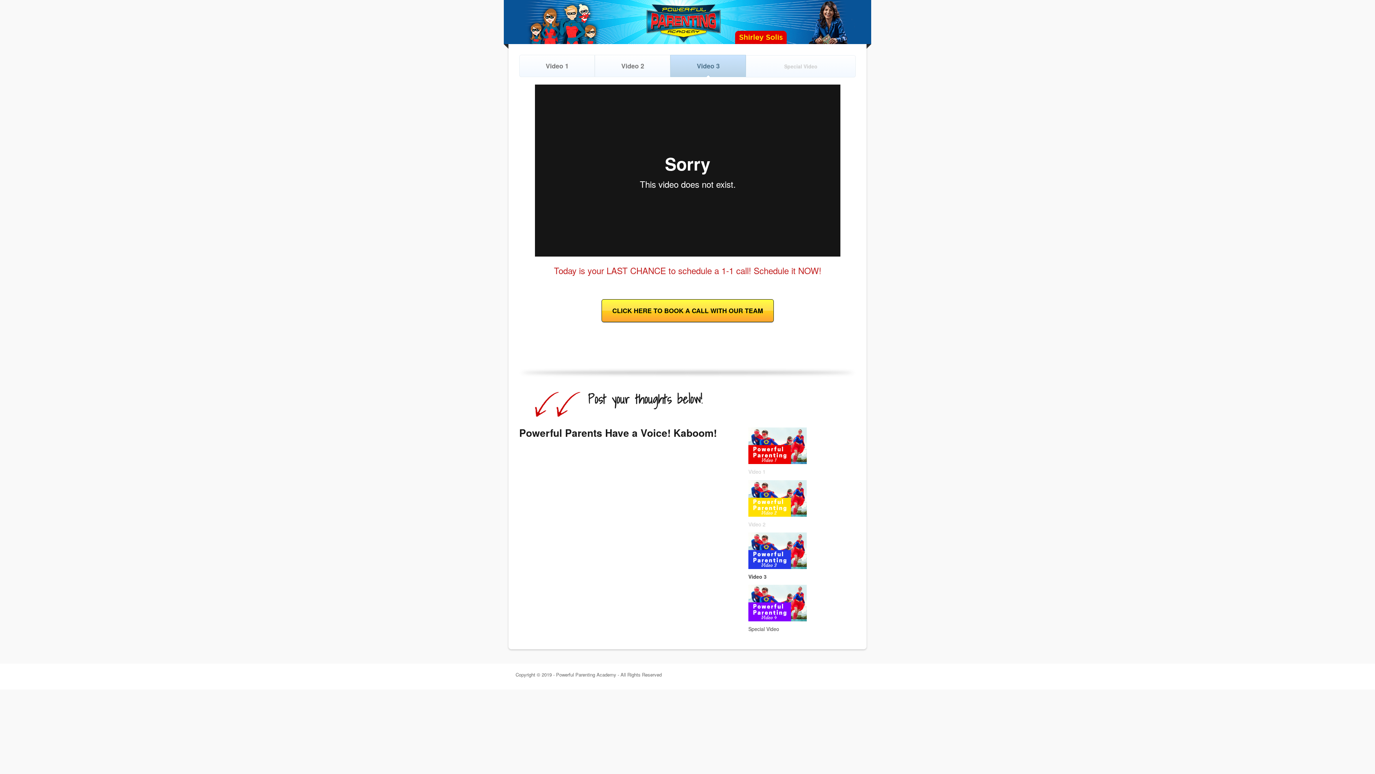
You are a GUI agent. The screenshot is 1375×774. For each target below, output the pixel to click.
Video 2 (632, 66)
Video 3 (708, 66)
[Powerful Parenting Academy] (687, 22)
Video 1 (557, 66)
